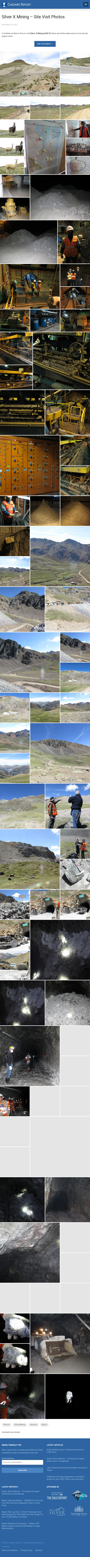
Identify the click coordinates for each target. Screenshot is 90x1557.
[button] (30, 74)
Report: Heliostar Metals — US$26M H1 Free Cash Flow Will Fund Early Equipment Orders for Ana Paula (22, 1503)
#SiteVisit (33, 1425)
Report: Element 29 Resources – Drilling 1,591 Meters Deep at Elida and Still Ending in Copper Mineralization (21, 1526)
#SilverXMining (19, 1425)
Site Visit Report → (45, 44)
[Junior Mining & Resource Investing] (16, 4)
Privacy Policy (26, 1550)
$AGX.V (44, 1425)
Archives (38, 1550)
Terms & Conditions (10, 1550)
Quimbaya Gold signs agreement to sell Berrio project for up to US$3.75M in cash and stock (65, 1478)
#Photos (6, 1425)
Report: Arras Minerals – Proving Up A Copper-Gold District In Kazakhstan (66, 1460)
